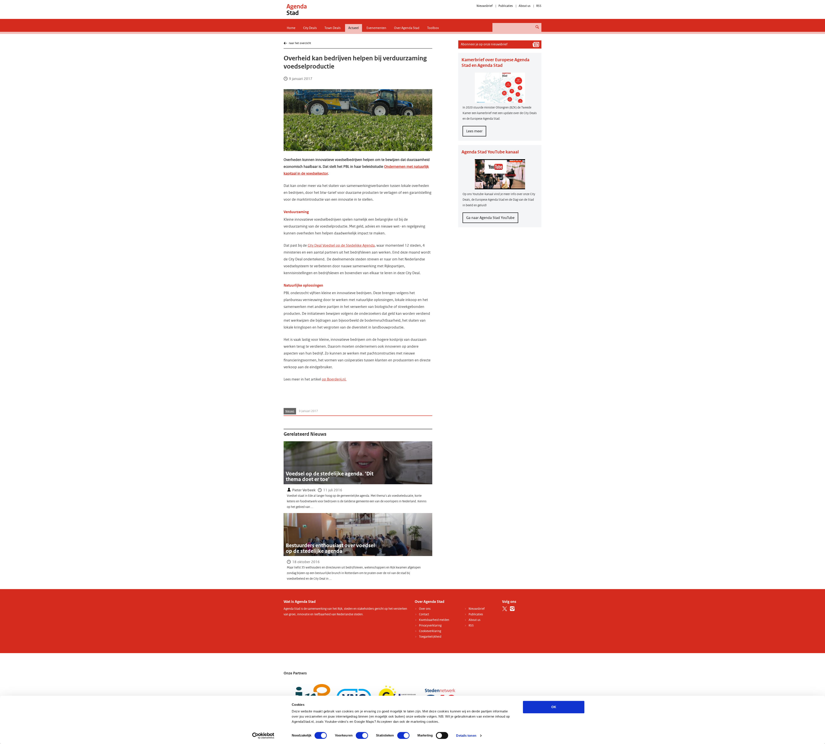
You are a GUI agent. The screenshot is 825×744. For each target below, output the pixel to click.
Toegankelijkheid (430, 637)
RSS (538, 6)
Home (291, 28)
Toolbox (433, 28)
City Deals (310, 28)
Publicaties (505, 6)
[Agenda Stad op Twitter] (504, 608)
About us (524, 6)
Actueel (353, 28)
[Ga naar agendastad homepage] (296, 9)
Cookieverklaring (430, 631)
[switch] (362, 735)
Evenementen (376, 28)
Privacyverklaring (430, 625)
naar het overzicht (300, 43)
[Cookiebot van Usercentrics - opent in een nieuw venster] (263, 735)
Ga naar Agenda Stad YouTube (490, 217)
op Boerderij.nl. (334, 379)
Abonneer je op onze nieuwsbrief (484, 44)
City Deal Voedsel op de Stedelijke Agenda (341, 245)
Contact (424, 614)
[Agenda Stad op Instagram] (512, 608)
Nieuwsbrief (485, 6)
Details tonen (466, 735)
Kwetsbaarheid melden (434, 620)
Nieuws (289, 411)
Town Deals (332, 28)
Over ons (425, 609)
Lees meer (476, 132)
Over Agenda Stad (406, 28)
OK (553, 707)
